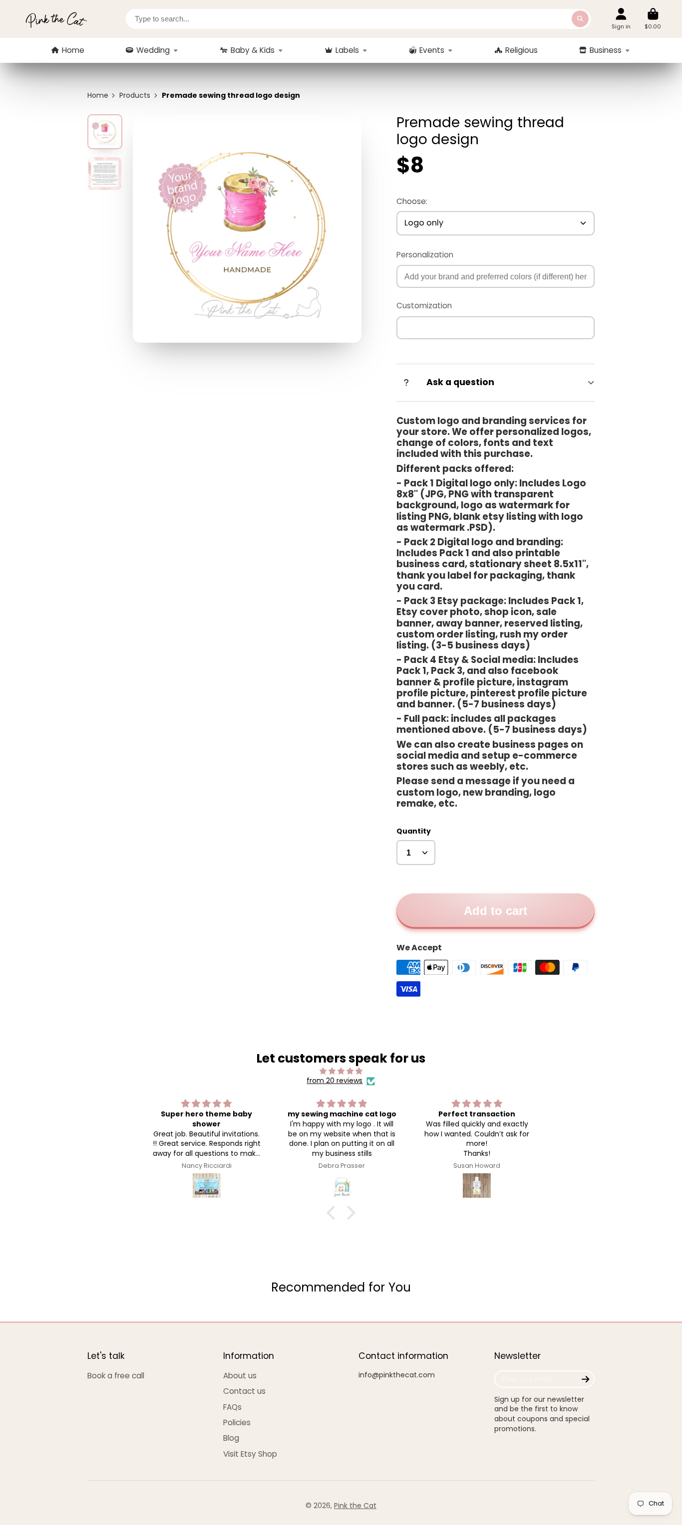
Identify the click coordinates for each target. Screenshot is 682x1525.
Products (134, 95)
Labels (347, 50)
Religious (521, 50)
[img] (341, 1071)
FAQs (232, 1407)
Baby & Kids (253, 50)
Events (431, 50)
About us (240, 1375)
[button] (334, 1213)
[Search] (580, 18)
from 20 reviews (334, 1081)
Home (73, 50)
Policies (237, 1422)
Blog (231, 1438)
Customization (424, 305)
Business (606, 50)
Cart (653, 18)
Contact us (244, 1391)
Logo (56, 19)
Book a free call (115, 1375)
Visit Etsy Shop (250, 1454)
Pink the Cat (355, 1506)
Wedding (153, 50)
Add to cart (495, 910)
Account (621, 18)
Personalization (424, 254)
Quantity (413, 831)
